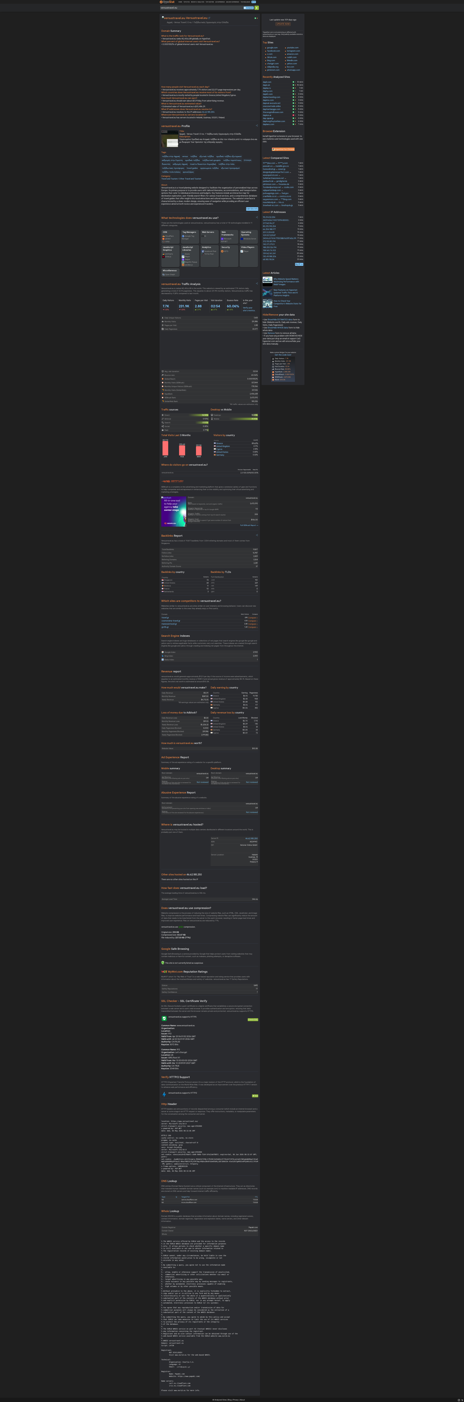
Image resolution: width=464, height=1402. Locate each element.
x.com (269, 54)
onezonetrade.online (272, 106)
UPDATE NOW (283, 24)
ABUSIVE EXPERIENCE (232, 2)
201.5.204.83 (268, 232)
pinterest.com (273, 70)
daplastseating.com (271, 97)
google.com (272, 47)
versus (185, 156)
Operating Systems (246, 233)
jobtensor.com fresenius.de (276, 184)
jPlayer (187, 257)
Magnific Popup (191, 262)
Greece (219, 443)
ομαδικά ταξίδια (192, 160)
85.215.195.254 (269, 226)
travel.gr (165, 617)
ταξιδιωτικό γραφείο (211, 160)
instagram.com (293, 51)
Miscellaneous (170, 270)
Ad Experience (175, 757)
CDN (165, 232)
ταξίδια (193, 156)
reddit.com (292, 57)
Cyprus (219, 449)
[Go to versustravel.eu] (209, 18)
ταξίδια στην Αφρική (171, 156)
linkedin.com (292, 60)
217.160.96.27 (269, 223)
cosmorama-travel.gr (171, 621)
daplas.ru (267, 88)
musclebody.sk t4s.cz (273, 202)
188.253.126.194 (269, 247)
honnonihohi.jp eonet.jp (274, 169)
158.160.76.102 (269, 250)
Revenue (171, 671)
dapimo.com (268, 100)
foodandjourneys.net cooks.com (278, 187)
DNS (169, 1181)
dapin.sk (266, 85)
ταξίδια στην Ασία (226, 164)
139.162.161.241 (269, 253)
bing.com (271, 60)
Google (175, 948)
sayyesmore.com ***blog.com (277, 199)
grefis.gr (165, 627)
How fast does (184, 888)
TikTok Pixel (209, 254)
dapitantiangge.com (271, 109)
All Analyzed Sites (219, 1400)
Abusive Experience (178, 792)
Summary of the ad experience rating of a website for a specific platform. (191, 762)
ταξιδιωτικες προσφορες (173, 168)
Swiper (187, 259)
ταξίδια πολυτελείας (171, 172)
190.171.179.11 (269, 244)
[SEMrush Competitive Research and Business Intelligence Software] (172, 481)
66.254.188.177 (269, 229)
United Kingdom (223, 446)
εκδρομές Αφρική (180, 164)
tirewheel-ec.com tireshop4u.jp (278, 205)
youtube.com (292, 47)
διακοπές (166, 164)
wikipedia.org (272, 67)
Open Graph (170, 274)
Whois (170, 1211)
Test (256, 1096)
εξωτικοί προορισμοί (230, 168)
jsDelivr (168, 239)
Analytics (206, 247)
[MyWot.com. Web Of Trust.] (164, 972)
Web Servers (208, 232)
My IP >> (299, 264)
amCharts (169, 254)
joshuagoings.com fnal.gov (276, 193)
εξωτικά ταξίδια (206, 156)
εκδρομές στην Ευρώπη (172, 160)
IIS (205, 236)
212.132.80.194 (269, 241)
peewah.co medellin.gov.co (276, 166)
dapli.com (267, 82)
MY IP (253, 2)
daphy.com (267, 91)
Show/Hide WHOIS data (278, 328)
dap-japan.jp (268, 118)
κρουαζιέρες (188, 172)
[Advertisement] (209, 66)
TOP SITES (186, 2)
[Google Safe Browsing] (162, 962)
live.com (290, 67)
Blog (230, 1400)
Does (186, 908)
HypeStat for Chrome (284, 149)
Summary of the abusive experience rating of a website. (184, 798)
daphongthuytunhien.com (274, 121)
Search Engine (175, 635)
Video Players (247, 247)
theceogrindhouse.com (273, 112)
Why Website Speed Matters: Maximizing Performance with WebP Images (286, 282)
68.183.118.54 (268, 259)
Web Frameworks (227, 233)
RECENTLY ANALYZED (197, 2)
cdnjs (167, 241)
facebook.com (273, 51)
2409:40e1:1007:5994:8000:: (276, 220)
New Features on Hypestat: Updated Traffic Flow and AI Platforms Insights (286, 293)
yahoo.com (292, 63)
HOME (180, 2)
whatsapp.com (293, 70)
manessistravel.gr (169, 624)
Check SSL (253, 1020)
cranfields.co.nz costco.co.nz (277, 196)
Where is (182, 824)
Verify (175, 1077)
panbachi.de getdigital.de (275, 181)
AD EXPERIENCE (220, 2)
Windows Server (249, 239)
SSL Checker (184, 1001)
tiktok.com (271, 57)
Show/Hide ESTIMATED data (280, 319)
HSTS (226, 251)
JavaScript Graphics (168, 248)
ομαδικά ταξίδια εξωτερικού (229, 156)
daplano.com (268, 124)
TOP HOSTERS (210, 2)
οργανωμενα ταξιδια (209, 168)
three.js (168, 257)
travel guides (192, 168)
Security (226, 247)
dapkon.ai (267, 115)
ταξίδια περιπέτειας (232, 160)
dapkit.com (268, 94)
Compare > (253, 618)
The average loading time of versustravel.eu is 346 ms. (183, 893)
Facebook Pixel (210, 251)
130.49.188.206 (269, 256)
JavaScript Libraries (187, 248)
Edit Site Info (252, 209)
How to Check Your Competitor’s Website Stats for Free (287, 304)
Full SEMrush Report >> (249, 525)
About (242, 1400)
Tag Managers (189, 232)
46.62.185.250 (208, 112)
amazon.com (292, 54)
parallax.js (189, 265)
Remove (271, 333)
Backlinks (171, 535)
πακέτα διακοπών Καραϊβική (203, 164)
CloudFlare (169, 236)
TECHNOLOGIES (245, 2)
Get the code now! (283, 355)
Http (169, 1104)
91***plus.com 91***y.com (275, 163)
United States (222, 452)
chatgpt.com (273, 63)
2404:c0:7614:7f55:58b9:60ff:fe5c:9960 (281, 238)
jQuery (187, 254)
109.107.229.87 (269, 235)
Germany (220, 455)
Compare (249, 8)
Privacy (236, 1400)
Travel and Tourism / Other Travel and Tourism (181, 179)
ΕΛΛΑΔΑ (247, 160)
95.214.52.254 (269, 217)
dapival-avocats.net (271, 103)
